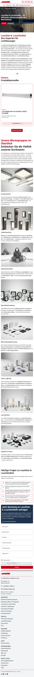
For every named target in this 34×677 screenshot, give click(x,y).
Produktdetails (16, 123)
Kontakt (4, 23)
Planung (28, 64)
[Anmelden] (25, 1)
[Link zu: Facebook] (3, 674)
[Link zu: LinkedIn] (7, 674)
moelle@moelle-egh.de (25, 5)
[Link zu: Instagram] (1, 674)
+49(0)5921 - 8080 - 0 (11, 5)
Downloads (11, 23)
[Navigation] (31, 1)
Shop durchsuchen (17, 130)
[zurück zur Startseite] (2, 8)
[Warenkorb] (28, 1)
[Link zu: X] (5, 674)
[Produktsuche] (22, 1)
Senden (17, 567)
